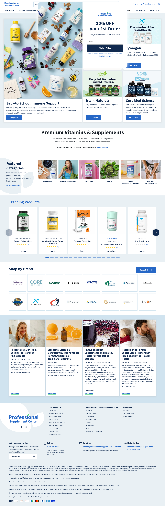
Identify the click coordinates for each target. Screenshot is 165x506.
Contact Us (52, 411)
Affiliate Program (91, 420)
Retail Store (90, 417)
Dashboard (126, 411)
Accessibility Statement (94, 431)
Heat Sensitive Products (57, 422)
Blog (87, 428)
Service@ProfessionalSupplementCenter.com (102, 446)
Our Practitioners (91, 414)
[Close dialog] (124, 5)
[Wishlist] (142, 4)
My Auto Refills (128, 417)
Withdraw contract (55, 434)
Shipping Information (56, 414)
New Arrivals (90, 426)
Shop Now (14, 118)
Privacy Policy (53, 431)
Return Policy (53, 420)
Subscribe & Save (55, 417)
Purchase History (128, 414)
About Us (89, 411)
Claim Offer (105, 48)
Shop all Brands (146, 270)
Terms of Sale (53, 428)
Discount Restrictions (56, 426)
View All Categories (13, 185)
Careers (88, 422)
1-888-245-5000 (102, 147)
